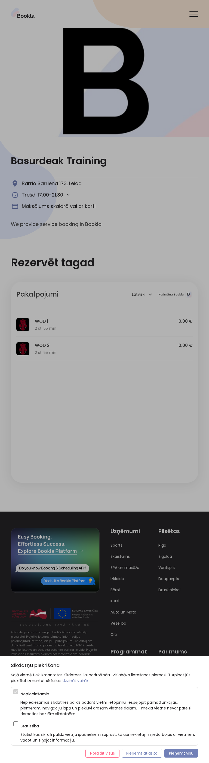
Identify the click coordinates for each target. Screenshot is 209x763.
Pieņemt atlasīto (142, 753)
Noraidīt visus (102, 753)
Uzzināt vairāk (75, 680)
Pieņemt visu (181, 753)
